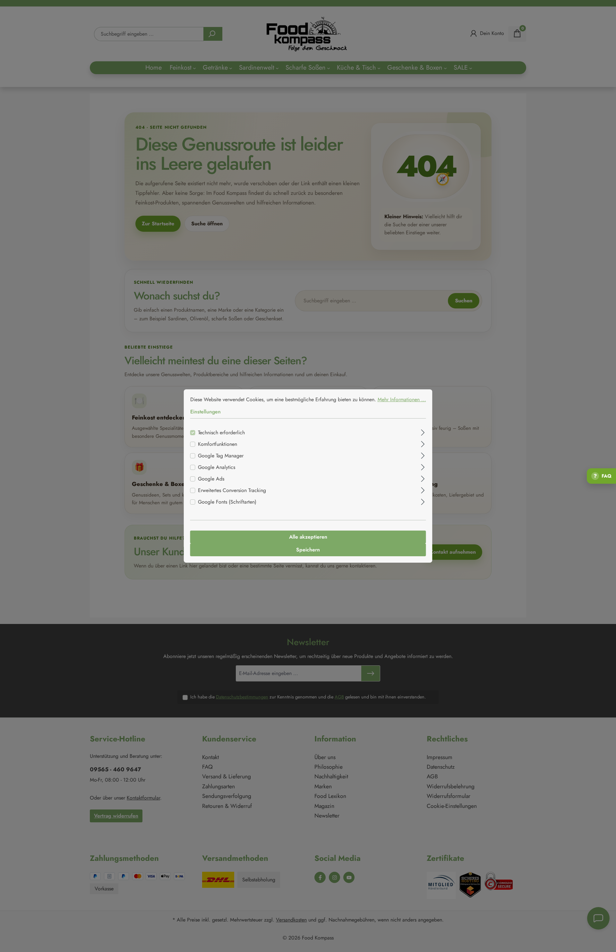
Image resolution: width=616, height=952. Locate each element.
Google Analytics (216, 467)
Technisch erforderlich (221, 432)
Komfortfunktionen (217, 444)
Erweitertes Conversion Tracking (232, 490)
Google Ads (211, 478)
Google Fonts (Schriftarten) (227, 502)
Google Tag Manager (221, 455)
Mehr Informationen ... (402, 399)
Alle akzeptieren (308, 537)
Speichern (308, 549)
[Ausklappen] (423, 432)
